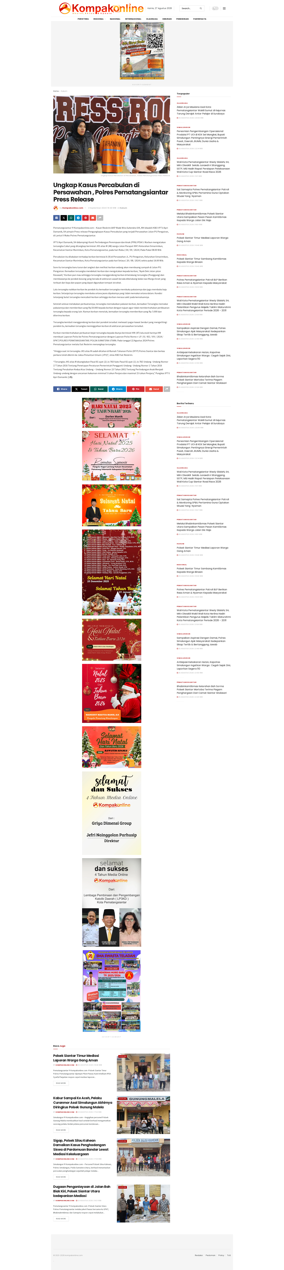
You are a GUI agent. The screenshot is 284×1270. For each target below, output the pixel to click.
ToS (229, 1255)
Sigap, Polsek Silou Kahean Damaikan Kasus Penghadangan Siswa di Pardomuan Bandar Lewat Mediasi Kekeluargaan (80, 1147)
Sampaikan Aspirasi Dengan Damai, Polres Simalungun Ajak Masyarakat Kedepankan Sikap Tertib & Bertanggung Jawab (201, 331)
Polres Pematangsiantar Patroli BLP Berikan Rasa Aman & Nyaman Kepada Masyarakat (202, 281)
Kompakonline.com (72, 208)
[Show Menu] (224, 8)
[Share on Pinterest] (85, 218)
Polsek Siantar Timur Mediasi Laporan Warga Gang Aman (76, 1058)
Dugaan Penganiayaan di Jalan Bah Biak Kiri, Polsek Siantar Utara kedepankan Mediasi (81, 1191)
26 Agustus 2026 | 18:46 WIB (89, 1065)
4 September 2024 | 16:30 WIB (102, 208)
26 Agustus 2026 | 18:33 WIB (190, 287)
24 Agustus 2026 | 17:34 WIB (89, 1159)
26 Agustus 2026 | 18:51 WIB (190, 224)
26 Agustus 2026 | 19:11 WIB (190, 176)
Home (56, 91)
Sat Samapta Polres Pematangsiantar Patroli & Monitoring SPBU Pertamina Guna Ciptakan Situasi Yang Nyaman (203, 193)
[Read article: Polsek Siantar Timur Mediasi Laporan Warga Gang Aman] (143, 1073)
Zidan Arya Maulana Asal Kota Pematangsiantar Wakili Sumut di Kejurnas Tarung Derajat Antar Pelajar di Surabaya (201, 110)
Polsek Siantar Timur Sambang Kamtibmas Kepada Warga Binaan (201, 260)
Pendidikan (182, 19)
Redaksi (199, 1255)
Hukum (64, 91)
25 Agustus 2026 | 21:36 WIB (190, 363)
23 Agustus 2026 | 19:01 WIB (89, 1200)
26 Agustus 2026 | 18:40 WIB (190, 266)
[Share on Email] (92, 218)
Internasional (133, 19)
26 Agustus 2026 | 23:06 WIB (190, 118)
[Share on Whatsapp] (71, 218)
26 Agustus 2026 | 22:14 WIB (190, 148)
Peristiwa (83, 19)
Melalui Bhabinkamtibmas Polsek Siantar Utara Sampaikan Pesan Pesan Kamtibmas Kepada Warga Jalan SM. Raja (201, 217)
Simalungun (183, 127)
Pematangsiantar (187, 185)
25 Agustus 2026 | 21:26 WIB (190, 387)
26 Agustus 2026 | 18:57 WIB (190, 200)
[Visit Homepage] (101, 8)
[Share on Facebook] (56, 218)
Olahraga (152, 19)
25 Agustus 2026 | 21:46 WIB (190, 339)
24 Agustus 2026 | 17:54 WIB (89, 1112)
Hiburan (167, 19)
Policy (221, 1255)
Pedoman (210, 1255)
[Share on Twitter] (63, 218)
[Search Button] (201, 8)
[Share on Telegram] (78, 218)
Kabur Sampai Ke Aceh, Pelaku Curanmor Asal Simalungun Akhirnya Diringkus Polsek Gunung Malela (82, 1103)
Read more (62, 1083)
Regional (98, 19)
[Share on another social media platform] (100, 218)
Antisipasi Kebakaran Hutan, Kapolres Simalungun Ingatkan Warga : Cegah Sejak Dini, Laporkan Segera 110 (204, 356)
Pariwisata (199, 19)
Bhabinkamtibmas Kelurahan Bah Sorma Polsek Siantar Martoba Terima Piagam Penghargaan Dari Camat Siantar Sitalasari (202, 380)
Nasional (115, 19)
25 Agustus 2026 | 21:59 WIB (190, 314)
